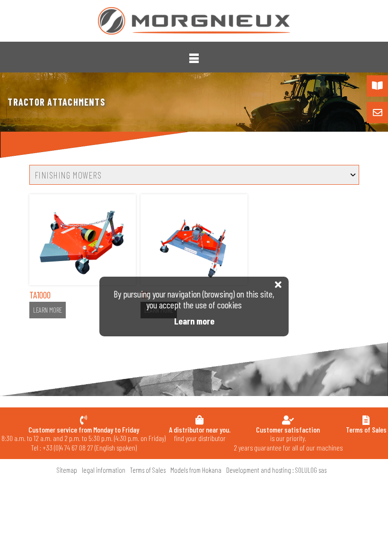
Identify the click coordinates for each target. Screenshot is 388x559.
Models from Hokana (195, 470)
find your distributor (199, 433)
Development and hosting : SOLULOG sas (276, 470)
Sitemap (67, 470)
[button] (194, 58)
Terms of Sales (148, 470)
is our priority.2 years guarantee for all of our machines (288, 438)
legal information (103, 470)
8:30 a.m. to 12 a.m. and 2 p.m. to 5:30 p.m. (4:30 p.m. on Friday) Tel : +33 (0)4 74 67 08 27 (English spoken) (83, 438)
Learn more (47, 310)
